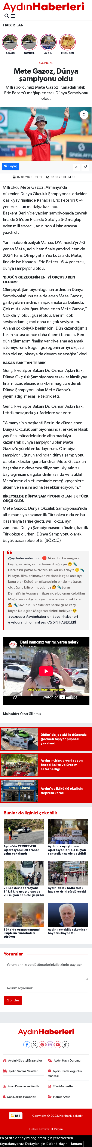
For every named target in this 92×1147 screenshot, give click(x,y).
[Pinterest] (42, 1044)
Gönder (13, 1000)
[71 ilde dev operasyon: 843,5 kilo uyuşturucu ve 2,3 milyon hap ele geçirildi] (24, 873)
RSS (17, 1115)
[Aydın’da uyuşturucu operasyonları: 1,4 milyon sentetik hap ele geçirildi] (68, 831)
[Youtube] (57, 1044)
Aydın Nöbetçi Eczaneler (25, 1060)
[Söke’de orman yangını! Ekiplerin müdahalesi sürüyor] (24, 915)
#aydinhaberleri (65, 617)
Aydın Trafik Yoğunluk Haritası (65, 1073)
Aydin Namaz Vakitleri (23, 1071)
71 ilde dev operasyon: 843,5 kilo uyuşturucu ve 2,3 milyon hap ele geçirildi (24, 892)
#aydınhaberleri (39, 617)
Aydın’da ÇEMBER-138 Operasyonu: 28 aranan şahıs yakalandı (22, 850)
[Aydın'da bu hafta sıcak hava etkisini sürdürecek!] (68, 873)
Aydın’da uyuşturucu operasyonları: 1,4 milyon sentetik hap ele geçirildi (67, 850)
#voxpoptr (16, 617)
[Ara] (6, 16)
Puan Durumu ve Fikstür (24, 1086)
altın (22, 207)
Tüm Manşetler (63, 1086)
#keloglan (16, 622)
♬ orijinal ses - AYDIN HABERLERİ (50, 622)
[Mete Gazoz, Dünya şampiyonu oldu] (46, 134)
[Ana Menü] (13, 16)
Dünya (26, 194)
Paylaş (13, 166)
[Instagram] (49, 1044)
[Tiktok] (65, 1044)
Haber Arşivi (61, 1096)
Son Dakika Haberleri (21, 1096)
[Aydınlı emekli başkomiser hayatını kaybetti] (68, 915)
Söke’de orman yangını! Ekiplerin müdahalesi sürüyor (22, 933)
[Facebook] (26, 1044)
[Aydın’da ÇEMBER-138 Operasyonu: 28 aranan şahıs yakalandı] (24, 831)
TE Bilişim (56, 1129)
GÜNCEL (46, 63)
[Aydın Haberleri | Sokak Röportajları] (43, 7)
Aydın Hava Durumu (67, 1060)
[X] (34, 1044)
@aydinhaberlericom (25, 558)
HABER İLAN (13, 25)
